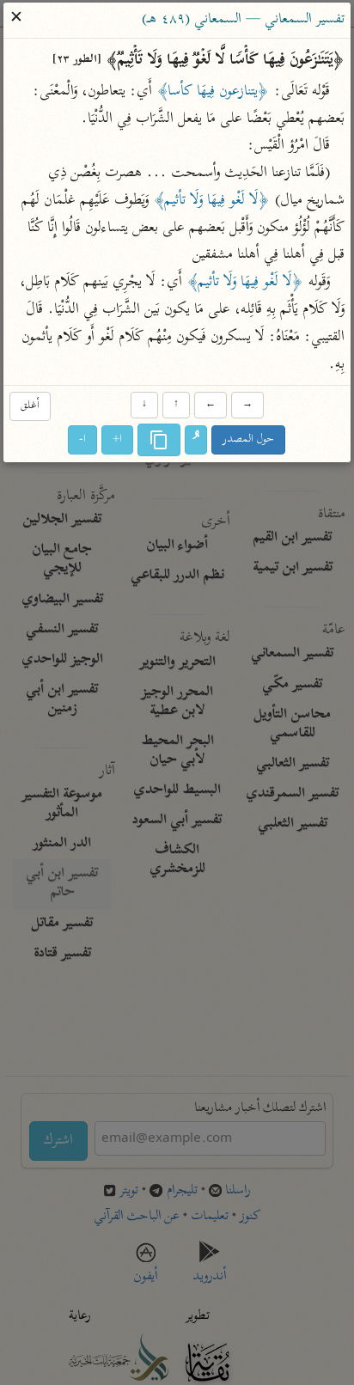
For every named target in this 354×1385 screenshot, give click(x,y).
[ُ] (197, 440)
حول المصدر (249, 440)
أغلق (30, 406)
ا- (83, 440)
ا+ (118, 440)
